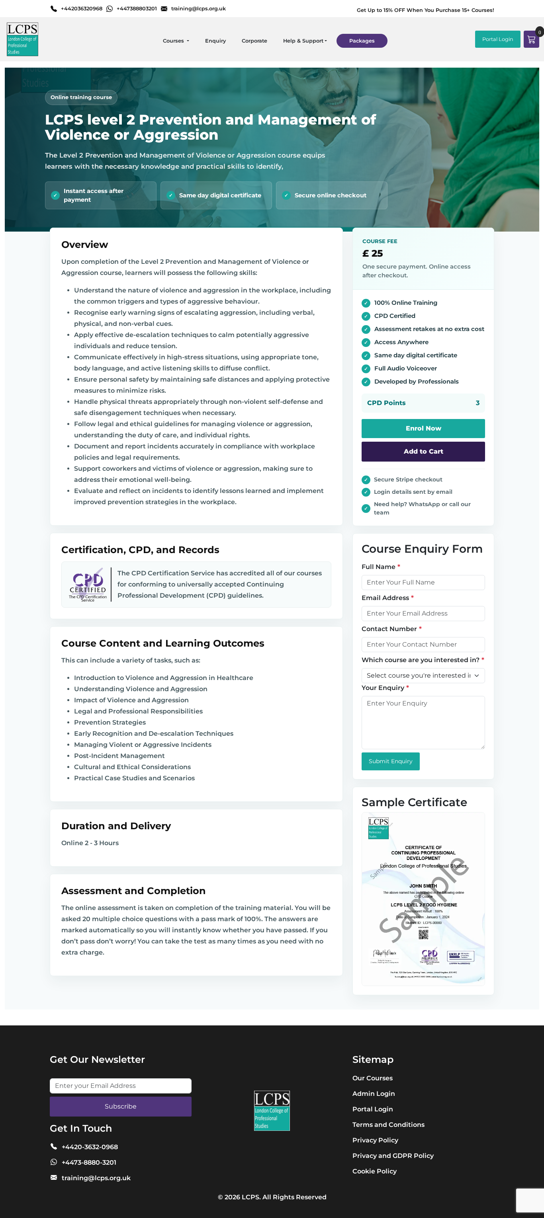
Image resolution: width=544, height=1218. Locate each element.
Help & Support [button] (303, 41)
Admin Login (373, 1093)
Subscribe (121, 1106)
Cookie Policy (374, 1171)
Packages (362, 41)
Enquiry (215, 41)
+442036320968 (81, 9)
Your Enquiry (383, 688)
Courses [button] (174, 41)
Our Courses (372, 1078)
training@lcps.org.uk (198, 9)
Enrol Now (423, 428)
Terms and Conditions (388, 1124)
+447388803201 (137, 9)
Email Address (385, 598)
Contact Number (389, 629)
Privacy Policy (375, 1140)
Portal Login (497, 39)
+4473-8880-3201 (89, 1162)
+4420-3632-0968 (90, 1147)
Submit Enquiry (391, 761)
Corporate (254, 41)
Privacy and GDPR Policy (393, 1156)
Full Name (378, 567)
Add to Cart (423, 451)
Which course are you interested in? (420, 660)
